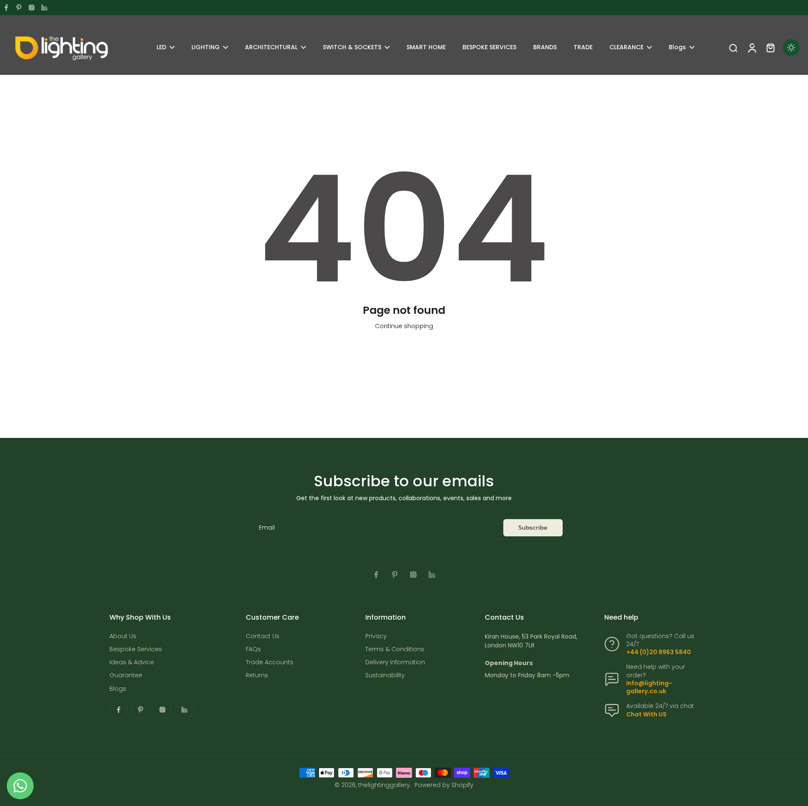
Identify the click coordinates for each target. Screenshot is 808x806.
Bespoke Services (135, 649)
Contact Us (262, 636)
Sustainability (385, 675)
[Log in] (751, 47)
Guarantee (125, 675)
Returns (257, 675)
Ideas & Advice (131, 662)
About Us (122, 636)
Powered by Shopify (444, 785)
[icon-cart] (770, 47)
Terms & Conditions (394, 649)
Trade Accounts (269, 662)
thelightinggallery (384, 785)
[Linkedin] (44, 8)
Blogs (117, 689)
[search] (733, 47)
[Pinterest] (19, 8)
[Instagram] (31, 8)
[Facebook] (6, 8)
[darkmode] (791, 47)
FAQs (253, 649)
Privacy (376, 636)
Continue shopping (404, 326)
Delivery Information (395, 662)
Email (267, 528)
